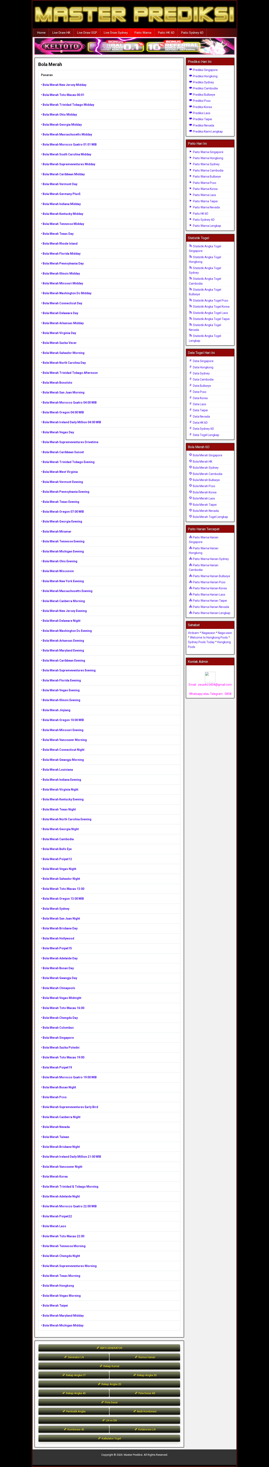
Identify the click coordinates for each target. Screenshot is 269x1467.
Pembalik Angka (76, 1411)
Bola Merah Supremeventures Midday (69, 164)
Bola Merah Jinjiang (56, 710)
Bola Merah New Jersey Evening (65, 611)
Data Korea (200, 398)
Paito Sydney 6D (192, 33)
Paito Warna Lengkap (206, 225)
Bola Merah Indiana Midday (62, 204)
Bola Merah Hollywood (58, 938)
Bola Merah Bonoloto (57, 382)
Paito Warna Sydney (206, 164)
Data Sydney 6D (203, 428)
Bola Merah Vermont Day (60, 184)
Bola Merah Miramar (57, 531)
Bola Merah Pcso (55, 1097)
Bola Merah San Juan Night (61, 918)
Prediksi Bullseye (203, 94)
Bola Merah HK (202, 461)
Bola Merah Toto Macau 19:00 (63, 1057)
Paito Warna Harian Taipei (209, 600)
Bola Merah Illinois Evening (61, 700)
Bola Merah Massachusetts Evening (67, 591)
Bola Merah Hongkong (58, 1285)
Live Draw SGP (87, 33)
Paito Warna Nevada (206, 207)
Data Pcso (199, 392)
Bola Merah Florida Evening (62, 680)
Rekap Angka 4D (75, 1393)
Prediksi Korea (202, 107)
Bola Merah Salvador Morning (63, 353)
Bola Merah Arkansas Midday (63, 323)
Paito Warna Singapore (207, 152)
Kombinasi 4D (75, 1429)
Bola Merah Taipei (55, 1305)
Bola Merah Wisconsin (58, 571)
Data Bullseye (201, 385)
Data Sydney (201, 373)
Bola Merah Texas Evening (61, 501)
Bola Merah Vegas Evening (61, 690)
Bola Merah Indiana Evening (62, 779)
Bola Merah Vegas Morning (62, 1295)
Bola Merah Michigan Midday (63, 1325)
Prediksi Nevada (203, 125)
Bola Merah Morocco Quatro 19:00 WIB (70, 1077)
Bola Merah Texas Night (59, 809)
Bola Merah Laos (54, 1226)
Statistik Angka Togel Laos (210, 313)
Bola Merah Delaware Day (60, 313)
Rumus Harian (146, 1357)
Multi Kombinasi (146, 1411)
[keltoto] (134, 46)
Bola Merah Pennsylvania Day (63, 263)
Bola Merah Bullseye (206, 480)
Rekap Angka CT (75, 1375)
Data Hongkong (202, 367)
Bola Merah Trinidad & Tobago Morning (70, 1186)
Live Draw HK (61, 33)
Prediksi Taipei (202, 119)
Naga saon (225, 633)
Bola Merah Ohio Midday (60, 114)
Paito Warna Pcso (204, 183)
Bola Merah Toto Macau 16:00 (63, 1008)
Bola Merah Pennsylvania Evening (66, 491)
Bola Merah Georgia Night (61, 829)
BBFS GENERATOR (111, 1348)
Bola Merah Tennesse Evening (63, 541)
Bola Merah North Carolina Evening (67, 819)
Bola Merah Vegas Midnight (62, 998)
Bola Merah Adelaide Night (61, 1196)
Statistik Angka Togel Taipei (211, 319)
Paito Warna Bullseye (206, 176)
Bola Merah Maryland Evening (63, 650)
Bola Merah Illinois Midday (61, 273)
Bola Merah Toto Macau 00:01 (63, 95)
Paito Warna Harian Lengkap (211, 613)
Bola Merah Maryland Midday (63, 1315)
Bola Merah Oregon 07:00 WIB (63, 511)
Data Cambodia (203, 379)
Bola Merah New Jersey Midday (64, 84)
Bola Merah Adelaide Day (60, 958)
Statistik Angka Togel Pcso (210, 300)
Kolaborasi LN (147, 1429)
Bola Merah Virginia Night (60, 789)
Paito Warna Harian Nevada (210, 607)
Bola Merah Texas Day (58, 233)
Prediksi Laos (201, 113)
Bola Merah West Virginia (60, 472)
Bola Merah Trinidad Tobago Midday (68, 104)
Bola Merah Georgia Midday (62, 124)
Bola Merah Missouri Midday (63, 283)
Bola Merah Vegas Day (58, 432)
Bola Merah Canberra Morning (64, 601)
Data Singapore (203, 361)
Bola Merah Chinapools (59, 988)
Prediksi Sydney (203, 82)
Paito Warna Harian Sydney (210, 559)
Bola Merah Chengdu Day (60, 1017)
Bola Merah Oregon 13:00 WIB (63, 898)
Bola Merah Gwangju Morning (63, 759)
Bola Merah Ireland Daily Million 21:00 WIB (72, 1156)
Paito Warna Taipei (205, 201)
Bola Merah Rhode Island (60, 243)
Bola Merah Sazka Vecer (60, 342)
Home (41, 33)
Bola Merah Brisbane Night (61, 1146)
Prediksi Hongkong (205, 76)
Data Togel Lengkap (205, 435)
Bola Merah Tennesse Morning (64, 1246)
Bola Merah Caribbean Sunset (63, 452)
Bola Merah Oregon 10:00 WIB (63, 720)
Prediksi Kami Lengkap (207, 131)
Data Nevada (201, 416)
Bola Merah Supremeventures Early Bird (70, 1107)
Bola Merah (50, 64)
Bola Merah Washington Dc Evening (67, 630)
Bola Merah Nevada (56, 1127)
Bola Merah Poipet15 (57, 948)
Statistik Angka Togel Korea (210, 306)
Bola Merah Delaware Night (61, 620)
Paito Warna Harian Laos (208, 594)
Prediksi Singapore (205, 70)
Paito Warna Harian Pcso (208, 582)
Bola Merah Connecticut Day (62, 303)
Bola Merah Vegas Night (59, 869)
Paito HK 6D (166, 33)
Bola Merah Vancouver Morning (65, 740)
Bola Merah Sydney (56, 908)
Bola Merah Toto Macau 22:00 (63, 1236)
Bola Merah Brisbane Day (60, 928)
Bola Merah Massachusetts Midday (67, 134)
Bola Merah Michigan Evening (63, 551)
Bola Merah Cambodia (58, 839)
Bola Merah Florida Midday (61, 253)
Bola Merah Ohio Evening (60, 561)
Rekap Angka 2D (111, 1384)
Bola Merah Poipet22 (57, 1216)
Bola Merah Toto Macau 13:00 (63, 888)
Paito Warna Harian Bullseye (211, 576)
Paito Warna (142, 33)
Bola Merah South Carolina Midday (67, 154)
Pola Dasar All (146, 1393)
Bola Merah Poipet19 (57, 1067)
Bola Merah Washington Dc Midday (67, 293)
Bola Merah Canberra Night (61, 1117)
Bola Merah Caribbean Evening (64, 660)
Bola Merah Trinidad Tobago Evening (69, 462)
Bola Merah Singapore (58, 1037)
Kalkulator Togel (111, 1438)
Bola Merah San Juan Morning (63, 392)
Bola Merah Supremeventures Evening (69, 670)
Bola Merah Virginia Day (59, 333)
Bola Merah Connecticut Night (63, 749)
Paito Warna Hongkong (207, 158)
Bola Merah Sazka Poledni (61, 1047)
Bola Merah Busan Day (58, 968)
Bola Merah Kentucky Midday (63, 213)
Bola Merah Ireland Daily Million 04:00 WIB (72, 422)
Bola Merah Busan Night (59, 1087)
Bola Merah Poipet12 (57, 859)
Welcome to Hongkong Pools (209, 637)
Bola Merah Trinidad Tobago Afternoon (70, 372)
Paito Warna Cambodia (207, 170)
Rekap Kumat (111, 1366)
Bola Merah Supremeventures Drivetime (70, 442)
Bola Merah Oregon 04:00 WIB (63, 412)
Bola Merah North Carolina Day (64, 362)
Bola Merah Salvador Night (61, 878)
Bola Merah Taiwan (56, 1137)
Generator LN (75, 1357)
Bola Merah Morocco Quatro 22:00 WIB (70, 1206)
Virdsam (193, 633)
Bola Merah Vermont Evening (63, 482)
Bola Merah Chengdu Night (61, 1256)
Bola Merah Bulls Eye (57, 849)
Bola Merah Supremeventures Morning (70, 1266)
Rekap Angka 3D (146, 1375)
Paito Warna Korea (205, 189)
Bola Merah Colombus (58, 1027)
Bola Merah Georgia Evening (62, 521)
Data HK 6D (200, 422)
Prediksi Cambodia (205, 88)
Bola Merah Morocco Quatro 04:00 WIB (70, 402)
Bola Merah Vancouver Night (62, 1166)
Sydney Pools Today (201, 642)
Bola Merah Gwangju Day (60, 978)
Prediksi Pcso (201, 100)
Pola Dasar (111, 1402)
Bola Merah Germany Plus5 (61, 194)
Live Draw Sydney (116, 33)
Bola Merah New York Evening (63, 581)
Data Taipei (200, 410)
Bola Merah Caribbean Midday (64, 174)
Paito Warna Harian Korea (209, 588)
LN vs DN (111, 1420)
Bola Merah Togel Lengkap (210, 517)
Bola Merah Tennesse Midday (63, 224)
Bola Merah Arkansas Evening (63, 640)
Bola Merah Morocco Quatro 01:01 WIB (70, 144)
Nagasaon (208, 633)
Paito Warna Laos (204, 195)
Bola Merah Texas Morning (61, 1275)
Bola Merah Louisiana (58, 769)
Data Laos (199, 404)
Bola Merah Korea (55, 1176)
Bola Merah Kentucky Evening (63, 799)
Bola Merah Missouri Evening (63, 730)
